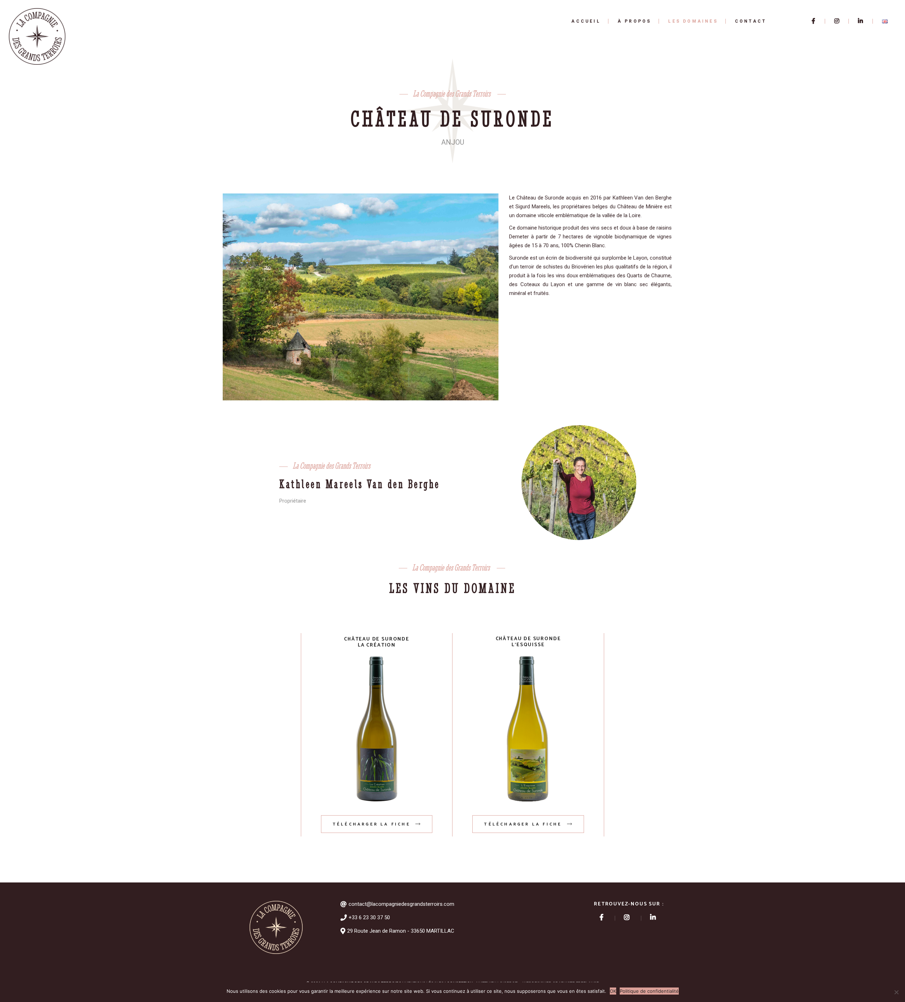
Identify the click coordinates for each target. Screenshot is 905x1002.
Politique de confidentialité (649, 991)
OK (613, 991)
